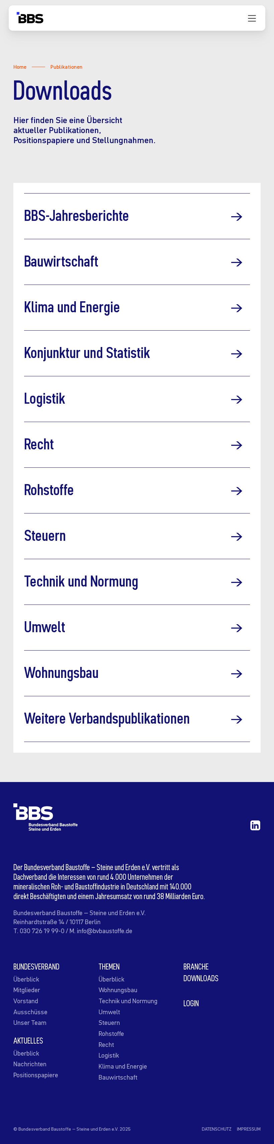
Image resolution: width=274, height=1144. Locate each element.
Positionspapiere (35, 1075)
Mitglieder (26, 990)
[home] (30, 19)
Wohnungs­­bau (118, 990)
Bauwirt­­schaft (118, 1077)
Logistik (109, 1055)
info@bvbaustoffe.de (104, 930)
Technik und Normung (128, 1001)
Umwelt (109, 1012)
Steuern (109, 1022)
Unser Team (29, 1022)
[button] (252, 18)
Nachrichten (29, 1064)
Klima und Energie (123, 1066)
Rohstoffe (111, 1033)
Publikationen (66, 66)
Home (19, 66)
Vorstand (25, 1001)
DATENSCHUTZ (217, 1129)
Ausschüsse (30, 1012)
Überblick (26, 979)
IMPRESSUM (249, 1129)
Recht (106, 1044)
